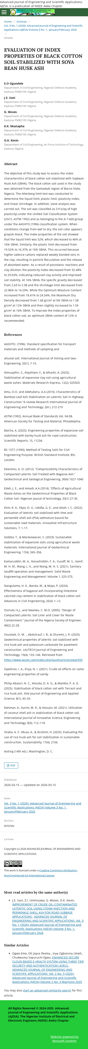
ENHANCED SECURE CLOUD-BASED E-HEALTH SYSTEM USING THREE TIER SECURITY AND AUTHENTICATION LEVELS (48, 961)
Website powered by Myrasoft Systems (65, 1039)
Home (8, 21)
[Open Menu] (4, 12)
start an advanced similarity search (47, 990)
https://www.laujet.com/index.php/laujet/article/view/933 (43, 660)
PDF (12, 765)
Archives (22, 21)
